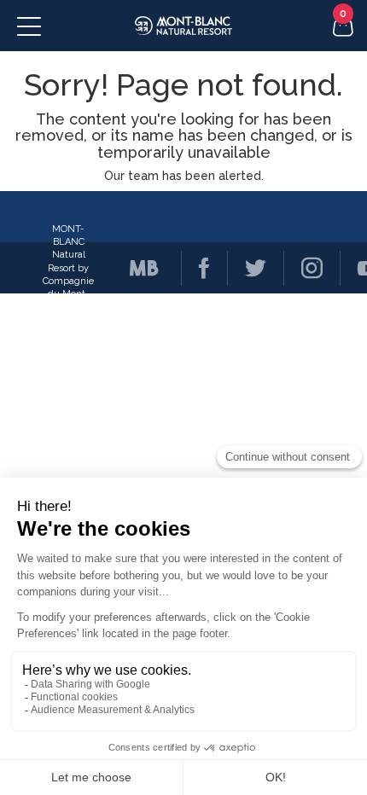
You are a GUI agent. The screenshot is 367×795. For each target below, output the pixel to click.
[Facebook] (195, 268)
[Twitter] (246, 268)
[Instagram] (303, 268)
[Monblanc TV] (136, 268)
